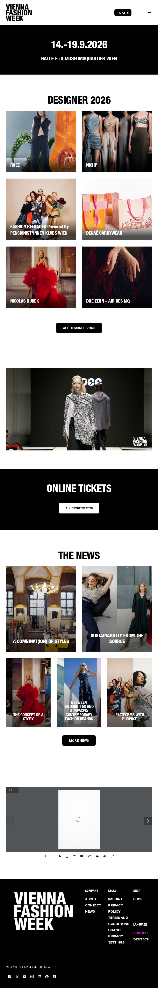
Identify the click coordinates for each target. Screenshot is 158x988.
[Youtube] (24, 976)
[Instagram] (32, 976)
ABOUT (91, 899)
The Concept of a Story (28, 716)
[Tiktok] (54, 976)
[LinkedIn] (39, 976)
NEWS (90, 911)
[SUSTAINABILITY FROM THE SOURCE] (117, 609)
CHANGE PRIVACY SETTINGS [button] (116, 936)
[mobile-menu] (146, 12)
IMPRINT (115, 899)
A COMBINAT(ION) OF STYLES (41, 641)
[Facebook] (9, 976)
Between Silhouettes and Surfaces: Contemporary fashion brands (79, 710)
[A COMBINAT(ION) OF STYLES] (41, 609)
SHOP (138, 899)
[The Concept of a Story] (28, 692)
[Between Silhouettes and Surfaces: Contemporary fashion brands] (79, 692)
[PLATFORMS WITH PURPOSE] (129, 692)
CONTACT (93, 905)
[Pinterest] (47, 976)
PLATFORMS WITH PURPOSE (129, 716)
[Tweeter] (17, 976)
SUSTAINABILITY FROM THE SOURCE (117, 638)
